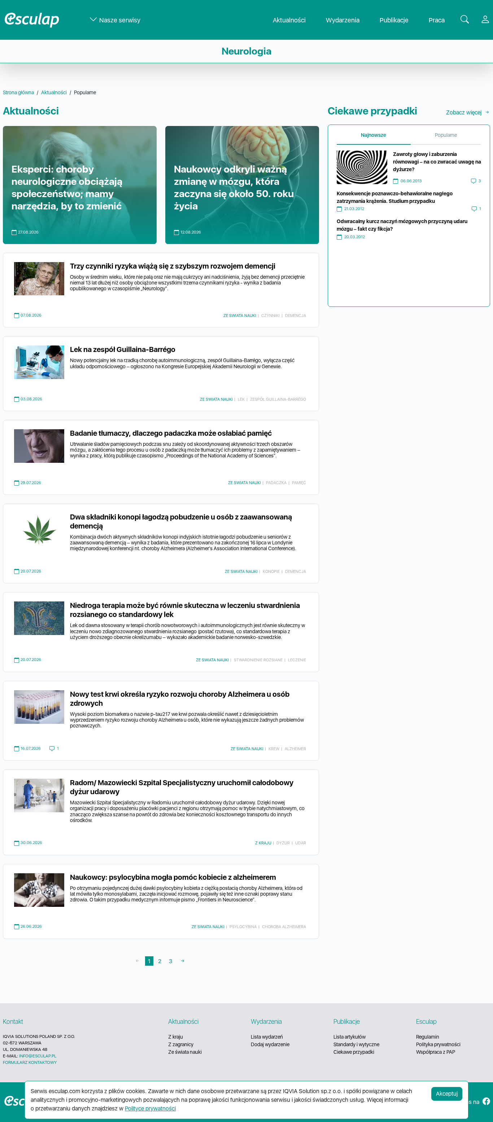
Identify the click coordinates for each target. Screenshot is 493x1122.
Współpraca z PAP (435, 1052)
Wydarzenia (342, 20)
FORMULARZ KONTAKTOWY (30, 1062)
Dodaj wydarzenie (270, 1044)
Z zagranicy (180, 1044)
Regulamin (427, 1037)
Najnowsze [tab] (373, 135)
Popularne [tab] (446, 135)
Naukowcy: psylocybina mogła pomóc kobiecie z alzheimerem (173, 877)
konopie (271, 571)
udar (300, 842)
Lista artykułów (349, 1037)
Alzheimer (295, 748)
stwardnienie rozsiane (258, 659)
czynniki (270, 315)
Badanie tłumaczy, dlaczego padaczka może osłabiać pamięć (171, 433)
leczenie (297, 659)
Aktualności (289, 20)
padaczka (276, 482)
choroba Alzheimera (284, 926)
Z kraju (263, 842)
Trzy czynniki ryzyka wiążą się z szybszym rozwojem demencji (172, 266)
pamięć (299, 482)
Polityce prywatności (150, 1108)
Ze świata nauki (185, 1052)
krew (274, 748)
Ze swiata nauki (239, 315)
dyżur (283, 842)
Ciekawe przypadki (353, 1052)
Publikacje (394, 20)
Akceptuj (447, 1093)
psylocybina (243, 926)
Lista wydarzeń (267, 1037)
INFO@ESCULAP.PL (37, 1055)
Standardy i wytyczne (356, 1044)
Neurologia (246, 51)
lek (241, 399)
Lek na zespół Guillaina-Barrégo (122, 349)
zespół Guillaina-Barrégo (278, 399)
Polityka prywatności (438, 1044)
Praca (437, 20)
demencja (295, 315)
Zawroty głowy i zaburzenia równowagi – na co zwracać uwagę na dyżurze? (437, 161)
